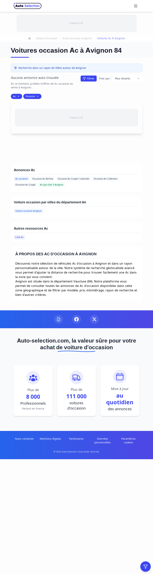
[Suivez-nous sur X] (94, 319)
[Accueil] (29, 38)
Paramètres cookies (128, 440)
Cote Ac (19, 237)
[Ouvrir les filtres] (145, 566)
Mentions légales (50, 438)
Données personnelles (102, 440)
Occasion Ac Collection (105, 178)
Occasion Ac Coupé (25, 184)
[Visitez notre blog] (58, 319)
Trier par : (105, 78)
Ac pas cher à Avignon (51, 184)
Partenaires (76, 438)
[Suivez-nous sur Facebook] (76, 319)
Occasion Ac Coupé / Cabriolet (73, 178)
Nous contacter (24, 438)
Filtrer (90, 78)
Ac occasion (21, 178)
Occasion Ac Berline (42, 178)
